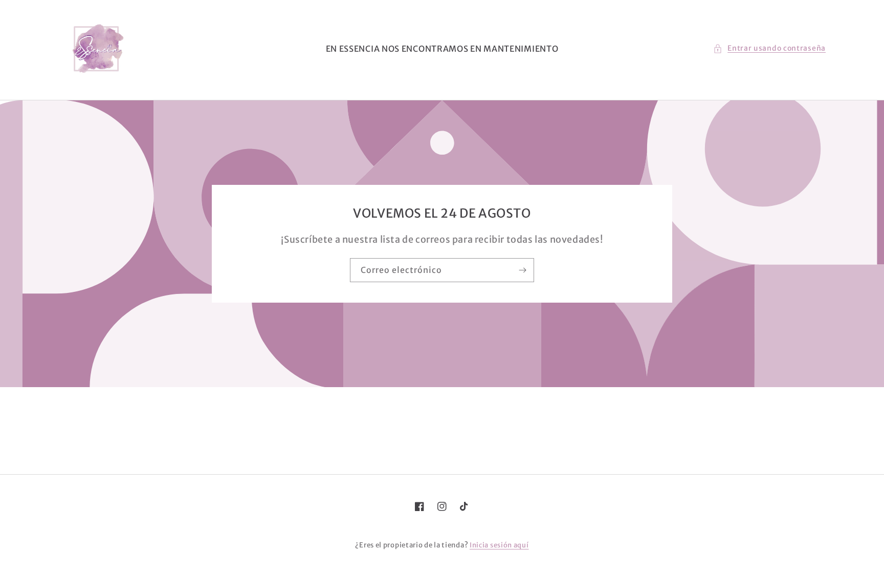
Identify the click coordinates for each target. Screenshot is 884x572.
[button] (769, 48)
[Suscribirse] (522, 270)
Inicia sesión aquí (499, 545)
